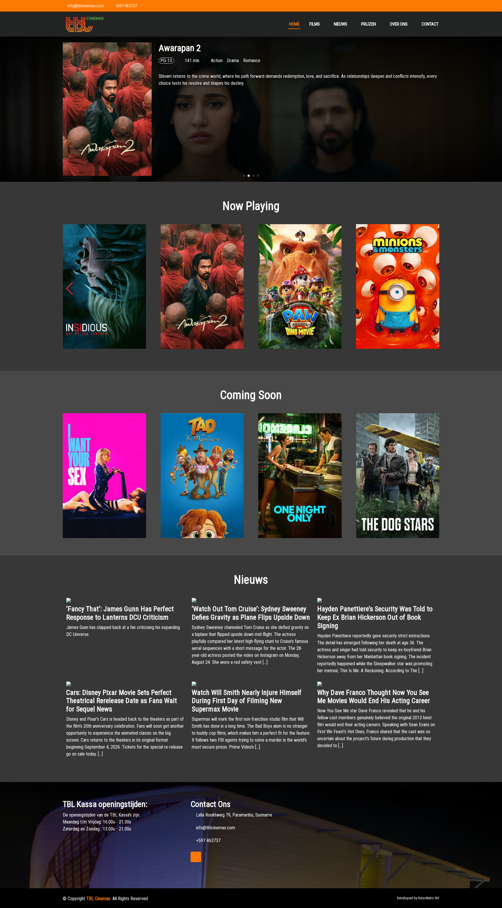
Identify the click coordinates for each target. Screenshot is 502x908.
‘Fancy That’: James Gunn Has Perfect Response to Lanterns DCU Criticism (120, 613)
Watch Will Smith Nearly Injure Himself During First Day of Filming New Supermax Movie (247, 700)
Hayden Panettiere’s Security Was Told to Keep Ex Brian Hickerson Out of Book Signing (375, 617)
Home (294, 24)
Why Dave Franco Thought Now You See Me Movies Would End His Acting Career (373, 696)
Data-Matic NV (428, 898)
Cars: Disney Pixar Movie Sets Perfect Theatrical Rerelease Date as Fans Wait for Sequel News (121, 700)
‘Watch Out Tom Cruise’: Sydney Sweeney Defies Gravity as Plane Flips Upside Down (251, 613)
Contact (430, 24)
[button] (244, 176)
